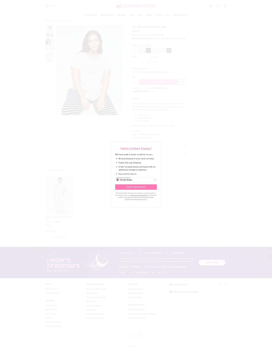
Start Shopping (136, 187)
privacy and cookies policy (139, 195)
